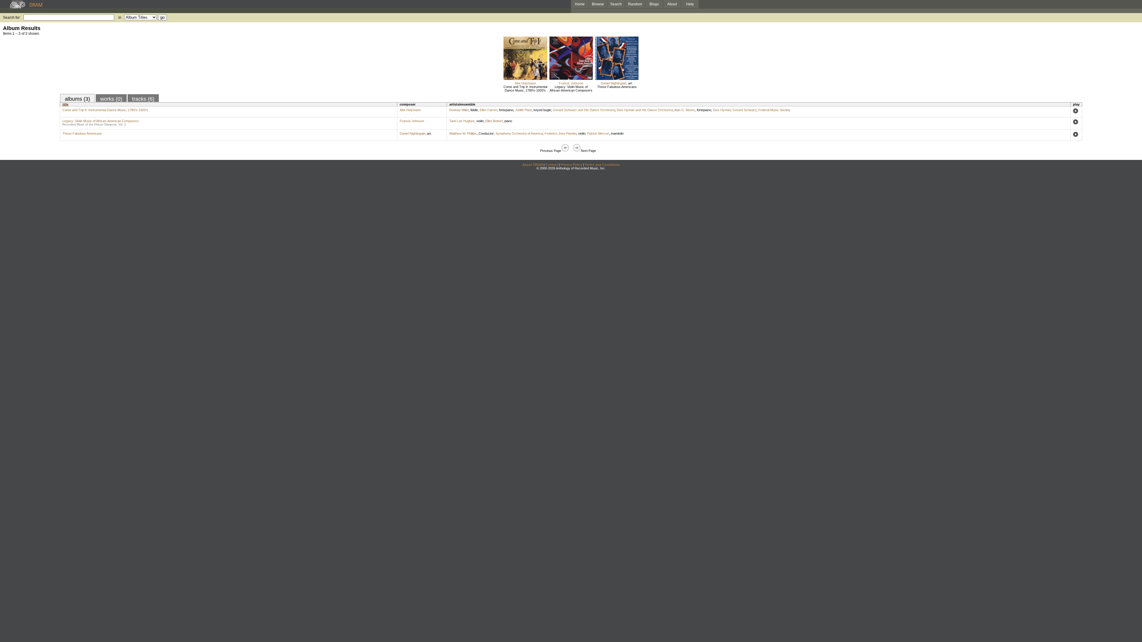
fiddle (474, 110)
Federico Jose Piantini (560, 133)
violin (480, 121)
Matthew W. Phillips (463, 133)
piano (508, 121)
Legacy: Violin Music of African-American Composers (571, 88)
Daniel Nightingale (613, 83)
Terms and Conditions (602, 164)
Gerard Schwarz (744, 110)
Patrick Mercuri (598, 133)
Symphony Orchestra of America (519, 133)
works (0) (111, 99)
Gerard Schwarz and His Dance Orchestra (584, 110)
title (65, 104)
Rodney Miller (459, 110)
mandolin (617, 133)
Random (635, 4)
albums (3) (77, 99)
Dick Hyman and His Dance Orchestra (645, 110)
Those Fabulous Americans (617, 87)
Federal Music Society (774, 110)
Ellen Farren (488, 110)
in (119, 17)
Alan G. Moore (684, 110)
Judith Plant (523, 110)
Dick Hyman (722, 110)
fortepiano (506, 110)
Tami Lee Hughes (462, 121)
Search (616, 4)
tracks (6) (143, 99)
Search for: (12, 17)
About (672, 4)
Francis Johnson (571, 83)
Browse (598, 4)
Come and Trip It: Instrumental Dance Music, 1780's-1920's (525, 88)
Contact (551, 164)
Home (580, 4)
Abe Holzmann (525, 83)
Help (690, 4)
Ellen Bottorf (494, 121)
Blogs (654, 4)
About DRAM (532, 164)
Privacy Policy (571, 164)
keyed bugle (542, 110)
